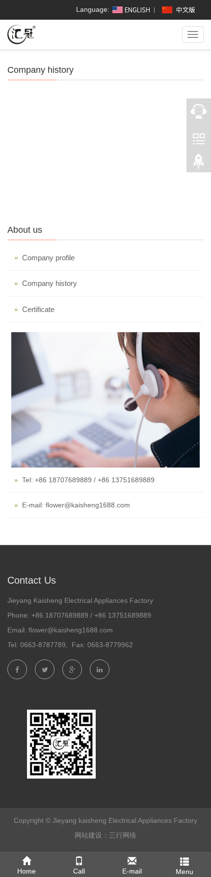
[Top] (198, 163)
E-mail (132, 871)
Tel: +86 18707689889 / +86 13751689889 (88, 480)
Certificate (38, 309)
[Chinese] (179, 9)
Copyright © (32, 820)
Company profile (48, 257)
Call (79, 871)
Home (26, 871)
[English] (130, 9)
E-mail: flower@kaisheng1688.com (76, 505)
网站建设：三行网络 (105, 835)
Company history (49, 283)
